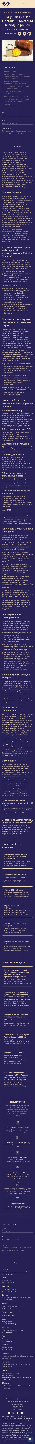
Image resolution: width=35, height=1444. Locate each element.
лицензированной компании (11, 185)
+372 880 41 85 (7, 1300)
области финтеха (7, 233)
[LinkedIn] (22, 1413)
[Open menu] (32, 3)
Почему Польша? (10, 71)
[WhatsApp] (26, 1413)
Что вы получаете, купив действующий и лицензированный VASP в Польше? (17, 76)
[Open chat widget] (30, 1439)
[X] (13, 1413)
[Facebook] (9, 1413)
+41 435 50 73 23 (7, 1274)
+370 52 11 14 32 (7, 1308)
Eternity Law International (12, 12)
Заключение (8, 105)
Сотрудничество (17, 1407)
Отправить (17, 146)
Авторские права (17, 1404)
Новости (26, 12)
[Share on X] (24, 34)
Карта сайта (17, 1409)
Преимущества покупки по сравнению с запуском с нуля (15, 82)
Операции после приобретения (16, 96)
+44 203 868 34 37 (8, 1291)
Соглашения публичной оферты (17, 1401)
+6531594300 (6, 1358)
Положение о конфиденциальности (17, 1399)
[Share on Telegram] (19, 34)
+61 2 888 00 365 (7, 1350)
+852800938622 (7, 1367)
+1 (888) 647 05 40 (8, 1315)
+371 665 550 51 (7, 1332)
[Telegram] (17, 1413)
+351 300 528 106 (7, 1375)
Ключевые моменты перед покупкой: (14, 92)
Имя (4, 112)
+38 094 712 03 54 (8, 1283)
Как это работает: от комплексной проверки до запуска (16, 87)
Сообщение (6, 128)
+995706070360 (7, 1388)
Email (4, 120)
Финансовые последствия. (14, 102)
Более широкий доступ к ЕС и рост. (17, 99)
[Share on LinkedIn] (29, 34)
